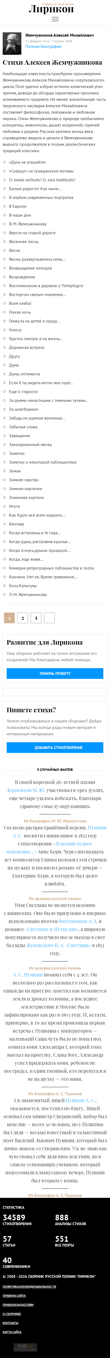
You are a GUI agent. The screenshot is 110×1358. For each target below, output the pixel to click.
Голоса (15, 329)
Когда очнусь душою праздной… (39, 550)
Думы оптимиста (24, 373)
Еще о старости (23, 391)
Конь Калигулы (23, 585)
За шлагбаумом (23, 409)
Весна (14, 250)
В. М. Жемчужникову (27, 223)
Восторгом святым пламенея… (37, 294)
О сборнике (12, 1314)
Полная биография (43, 46)
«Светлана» (78, 945)
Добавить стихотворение (58, 747)
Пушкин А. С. (80, 1100)
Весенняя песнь (23, 241)
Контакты (10, 1323)
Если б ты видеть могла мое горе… (41, 382)
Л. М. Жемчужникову (28, 594)
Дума (14, 365)
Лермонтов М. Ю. (25, 790)
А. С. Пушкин (28, 974)
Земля (15, 471)
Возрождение (22, 276)
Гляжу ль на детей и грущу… (34, 321)
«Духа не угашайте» (27, 162)
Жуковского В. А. (45, 945)
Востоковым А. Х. (78, 921)
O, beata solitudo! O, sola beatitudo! (42, 179)
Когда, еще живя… (26, 559)
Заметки (17, 453)
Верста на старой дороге (32, 232)
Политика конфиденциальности (29, 1286)
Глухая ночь (20, 312)
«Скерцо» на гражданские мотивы (41, 171)
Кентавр (16, 523)
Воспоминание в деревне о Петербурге (46, 285)
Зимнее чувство (23, 479)
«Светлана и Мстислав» (51, 929)
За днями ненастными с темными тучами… (49, 400)
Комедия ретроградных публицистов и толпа (51, 568)
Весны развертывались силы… (37, 259)
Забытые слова (23, 426)
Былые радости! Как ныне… (35, 188)
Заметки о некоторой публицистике (43, 462)
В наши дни (20, 215)
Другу (14, 356)
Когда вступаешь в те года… (35, 532)
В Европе (17, 206)
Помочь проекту (55, 673)
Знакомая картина (26, 497)
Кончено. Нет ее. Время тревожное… (43, 576)
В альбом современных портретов (41, 197)
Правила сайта (14, 1296)
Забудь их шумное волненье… (37, 418)
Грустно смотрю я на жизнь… (36, 338)
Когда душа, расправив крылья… (39, 541)
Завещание (19, 435)
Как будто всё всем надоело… (37, 515)
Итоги (14, 506)
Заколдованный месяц (30, 444)
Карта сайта (12, 1332)
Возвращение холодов (30, 268)
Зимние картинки (25, 488)
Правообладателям (18, 1305)
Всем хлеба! (20, 303)
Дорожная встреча (26, 347)
